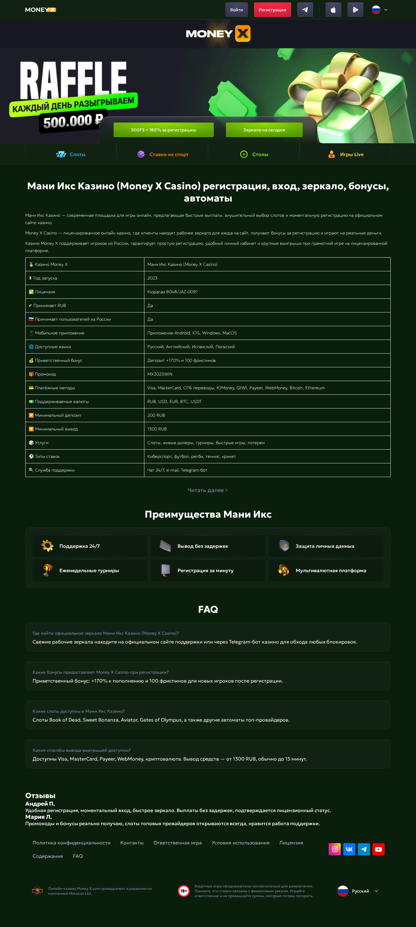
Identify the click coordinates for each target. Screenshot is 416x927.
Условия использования (241, 843)
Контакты (132, 843)
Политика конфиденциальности (72, 843)
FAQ (78, 856)
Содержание (48, 856)
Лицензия (291, 843)
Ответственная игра (177, 843)
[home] (40, 9)
